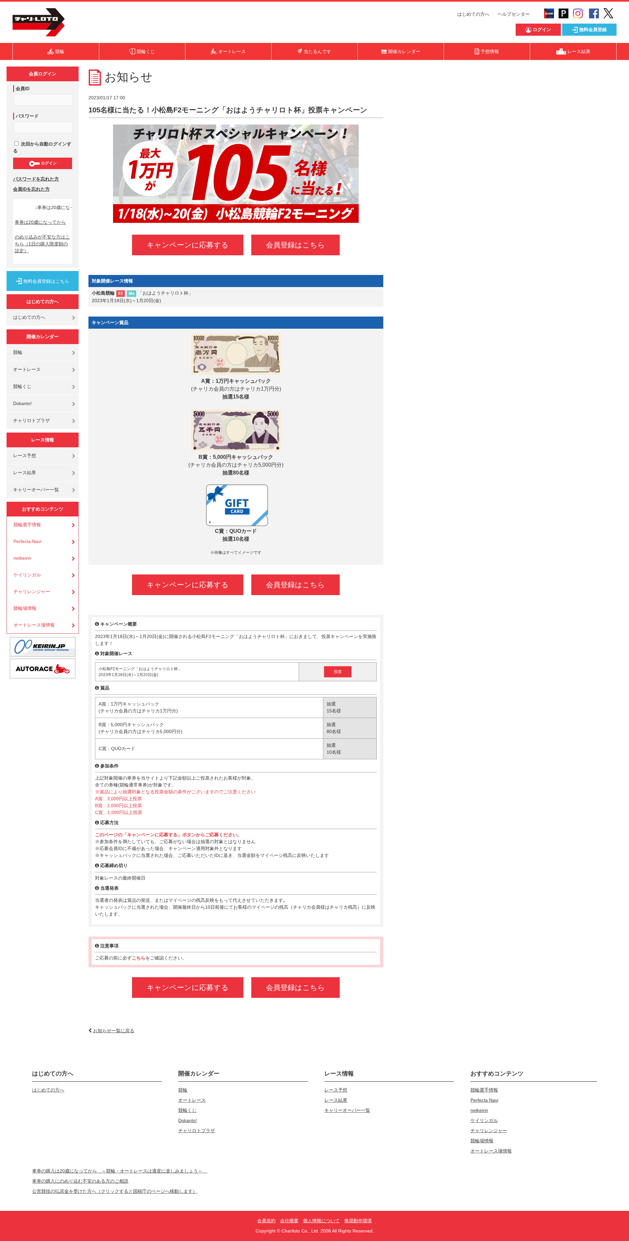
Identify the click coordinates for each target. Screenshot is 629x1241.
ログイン (48, 163)
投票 (338, 671)
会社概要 (289, 1220)
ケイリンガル (27, 574)
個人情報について (321, 1220)
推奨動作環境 (358, 1220)
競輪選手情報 (27, 524)
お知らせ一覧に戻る (113, 1030)
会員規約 (266, 1220)
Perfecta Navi (27, 541)
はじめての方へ (473, 14)
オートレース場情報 (34, 625)
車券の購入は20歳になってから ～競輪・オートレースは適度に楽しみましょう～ (119, 1170)
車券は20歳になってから (40, 222)
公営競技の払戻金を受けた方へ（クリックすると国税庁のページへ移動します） (114, 1191)
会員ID (22, 88)
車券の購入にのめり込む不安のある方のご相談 (80, 1181)
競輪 (17, 352)
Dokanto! (22, 403)
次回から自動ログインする (42, 147)
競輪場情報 (24, 608)
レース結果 (24, 472)
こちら (138, 957)
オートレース (27, 369)
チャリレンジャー (31, 591)
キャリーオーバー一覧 (36, 489)
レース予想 (24, 455)
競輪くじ (22, 386)
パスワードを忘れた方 (36, 179)
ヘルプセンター (514, 14)
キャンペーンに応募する (188, 245)
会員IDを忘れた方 (31, 189)
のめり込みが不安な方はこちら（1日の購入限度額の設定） (42, 243)
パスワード (27, 116)
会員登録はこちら (295, 245)
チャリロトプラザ (31, 420)
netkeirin (22, 558)
